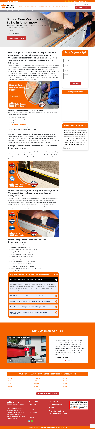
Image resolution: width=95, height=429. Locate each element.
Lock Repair (32, 409)
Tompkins (65, 381)
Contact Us (65, 6)
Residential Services (30, 6)
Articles (31, 415)
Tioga (36, 386)
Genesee (37, 378)
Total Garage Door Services (47, 427)
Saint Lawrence (67, 389)
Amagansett (15, 11)
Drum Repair (32, 407)
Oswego (65, 383)
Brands (58, 6)
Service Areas (33, 412)
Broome (37, 383)
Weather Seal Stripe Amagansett (30, 11)
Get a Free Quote (16, 38)
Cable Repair (32, 404)
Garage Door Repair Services (46, 6)
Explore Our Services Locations (47, 393)
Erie (36, 381)
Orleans (10, 386)
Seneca (65, 378)
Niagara (10, 389)
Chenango (37, 389)
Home (20, 6)
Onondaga (65, 386)
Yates (9, 383)
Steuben (10, 381)
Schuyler (10, 378)
